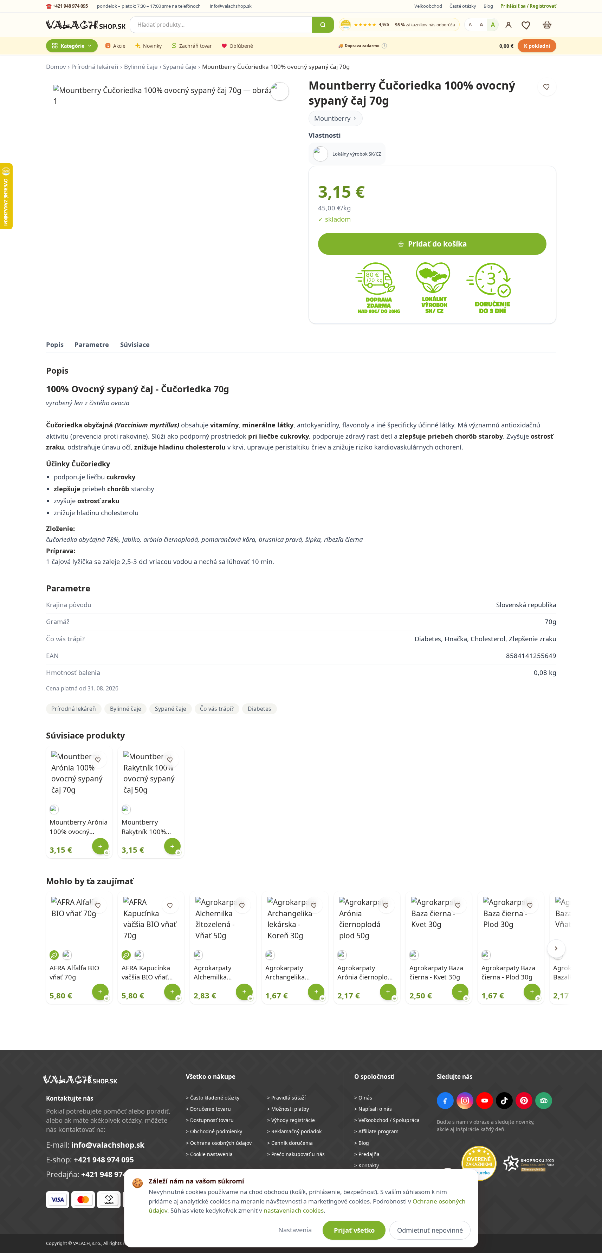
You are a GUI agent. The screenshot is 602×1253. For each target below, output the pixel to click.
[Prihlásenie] (508, 25)
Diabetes (259, 709)
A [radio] (470, 25)
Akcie (119, 45)
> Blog (361, 1143)
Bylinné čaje (141, 67)
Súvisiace (135, 344)
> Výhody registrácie (291, 1120)
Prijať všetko (354, 1230)
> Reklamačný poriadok (294, 1131)
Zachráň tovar (195, 45)
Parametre (92, 344)
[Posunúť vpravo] (556, 948)
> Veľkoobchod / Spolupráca (387, 1120)
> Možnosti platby (288, 1109)
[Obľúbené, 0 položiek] (526, 24)
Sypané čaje (179, 67)
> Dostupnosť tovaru (210, 1120)
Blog (488, 6)
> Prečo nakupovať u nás (296, 1154)
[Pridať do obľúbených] (547, 87)
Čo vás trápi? (217, 709)
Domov (56, 67)
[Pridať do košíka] (100, 846)
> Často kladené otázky (212, 1097)
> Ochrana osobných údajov (219, 1143)
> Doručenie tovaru (208, 1109)
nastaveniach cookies (294, 1210)
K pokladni (537, 45)
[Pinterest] (524, 1100)
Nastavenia (295, 1229)
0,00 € (506, 45)
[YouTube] (484, 1100)
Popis (55, 344)
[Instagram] (465, 1100)
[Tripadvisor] (543, 1100)
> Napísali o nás (373, 1109)
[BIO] (54, 954)
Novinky (152, 45)
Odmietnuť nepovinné (430, 1230)
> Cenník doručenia (290, 1143)
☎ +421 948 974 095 (67, 6)
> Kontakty (366, 1165)
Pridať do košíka (437, 244)
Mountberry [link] (332, 118)
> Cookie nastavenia (209, 1154)
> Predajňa (367, 1154)
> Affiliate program (376, 1131)
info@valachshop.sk (231, 6)
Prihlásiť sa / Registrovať (528, 6)
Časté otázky (462, 6)
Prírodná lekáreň (94, 67)
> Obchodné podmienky (214, 1131)
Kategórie (72, 45)
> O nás (363, 1097)
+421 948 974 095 (104, 1160)
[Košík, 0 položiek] (547, 24)
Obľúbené (241, 45)
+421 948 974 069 (111, 1174)
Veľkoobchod (428, 6)
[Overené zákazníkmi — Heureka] (479, 1163)
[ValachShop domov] (86, 24)
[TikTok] (504, 1100)
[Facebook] (445, 1100)
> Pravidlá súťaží (286, 1097)
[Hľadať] (323, 25)
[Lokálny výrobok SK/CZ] (280, 91)
